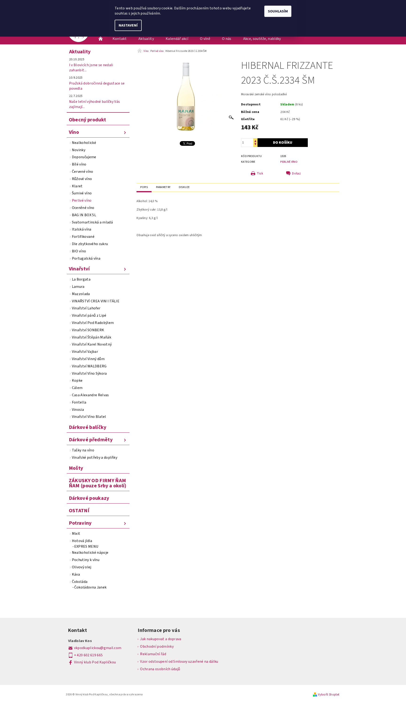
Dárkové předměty (91, 439)
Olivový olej (81, 567)
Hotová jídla (82, 540)
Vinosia (78, 409)
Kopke (77, 380)
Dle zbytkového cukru (90, 243)
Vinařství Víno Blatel (89, 416)
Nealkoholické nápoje (90, 552)
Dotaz (296, 173)
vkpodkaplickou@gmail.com (97, 647)
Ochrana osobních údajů (160, 669)
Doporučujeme (84, 157)
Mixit (76, 533)
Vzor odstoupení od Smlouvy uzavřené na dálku (179, 661)
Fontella (79, 402)
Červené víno (82, 171)
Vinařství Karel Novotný (92, 344)
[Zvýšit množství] (255, 140)
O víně (205, 38)
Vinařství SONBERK (88, 330)
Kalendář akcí (177, 38)
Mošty (76, 468)
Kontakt (120, 38)
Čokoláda (80, 581)
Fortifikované (83, 236)
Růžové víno (82, 178)
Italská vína (81, 229)
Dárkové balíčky (87, 427)
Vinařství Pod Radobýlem (93, 322)
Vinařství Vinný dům (88, 359)
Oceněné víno (83, 207)
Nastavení (128, 25)
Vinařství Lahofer (86, 308)
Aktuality (146, 38)
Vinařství (79, 269)
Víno (74, 132)
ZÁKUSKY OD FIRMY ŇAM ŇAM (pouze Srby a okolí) (97, 483)
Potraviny (80, 523)
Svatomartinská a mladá (92, 222)
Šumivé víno (82, 193)
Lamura (78, 286)
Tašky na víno (83, 450)
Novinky (78, 150)
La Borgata (81, 279)
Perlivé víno (82, 200)
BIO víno (79, 251)
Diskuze (184, 187)
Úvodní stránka (101, 38)
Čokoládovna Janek (90, 587)
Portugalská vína (86, 258)
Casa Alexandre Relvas (90, 395)
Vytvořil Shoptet (328, 694)
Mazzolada (81, 293)
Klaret (77, 186)
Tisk (260, 173)
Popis (144, 187)
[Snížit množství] (255, 144)
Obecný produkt (87, 119)
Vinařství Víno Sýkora (89, 373)
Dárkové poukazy (89, 498)
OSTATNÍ (79, 510)
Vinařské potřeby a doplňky (94, 457)
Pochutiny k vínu (85, 559)
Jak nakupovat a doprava (160, 639)
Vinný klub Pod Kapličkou (95, 662)
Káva (76, 574)
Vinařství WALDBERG (89, 366)
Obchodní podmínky (156, 646)
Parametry (163, 187)
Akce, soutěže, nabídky (262, 38)
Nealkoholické (84, 142)
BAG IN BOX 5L (84, 215)
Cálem (77, 387)
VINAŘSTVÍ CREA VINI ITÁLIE (95, 301)
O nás (226, 38)
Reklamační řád (153, 654)
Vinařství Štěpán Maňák (91, 337)
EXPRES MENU (86, 546)
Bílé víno (79, 164)
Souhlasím (278, 11)
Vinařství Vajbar (85, 351)
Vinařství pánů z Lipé (89, 315)
